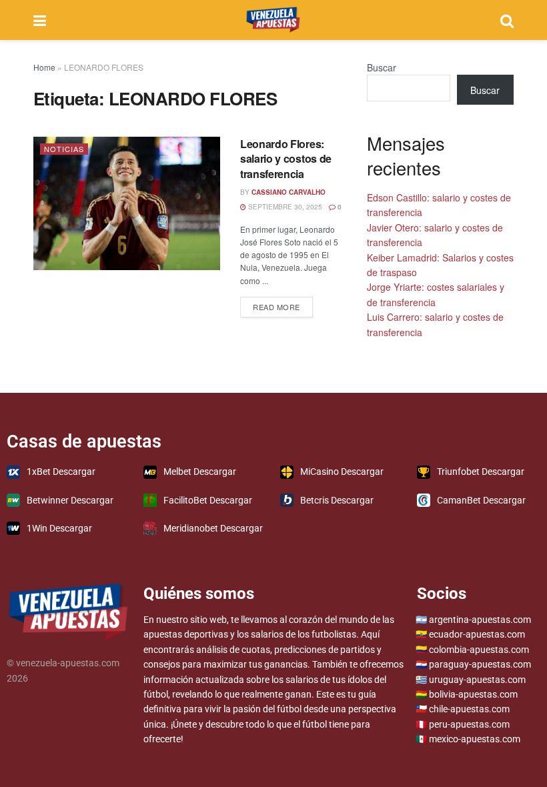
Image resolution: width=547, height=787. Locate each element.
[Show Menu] (39, 20)
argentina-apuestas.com (480, 619)
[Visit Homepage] (273, 20)
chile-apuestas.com (469, 709)
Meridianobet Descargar (213, 528)
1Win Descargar (59, 528)
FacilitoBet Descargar (207, 500)
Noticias (64, 148)
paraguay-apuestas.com (480, 664)
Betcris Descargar (337, 500)
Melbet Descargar (199, 471)
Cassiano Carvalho (288, 192)
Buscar (381, 67)
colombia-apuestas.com (479, 649)
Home (44, 67)
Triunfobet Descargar (480, 471)
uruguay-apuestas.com (477, 679)
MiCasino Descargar (342, 471)
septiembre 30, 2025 (284, 206)
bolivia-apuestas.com (473, 694)
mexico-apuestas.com (474, 739)
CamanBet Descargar (481, 500)
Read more (283, 304)
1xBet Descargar (61, 471)
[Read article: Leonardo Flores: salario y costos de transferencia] (126, 203)
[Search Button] (507, 20)
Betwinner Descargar (70, 500)
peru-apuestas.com (469, 724)
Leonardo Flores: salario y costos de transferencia (286, 158)
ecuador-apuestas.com (477, 634)
